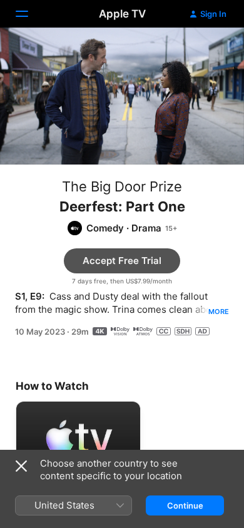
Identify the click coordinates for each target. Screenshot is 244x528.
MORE (218, 311)
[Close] (21, 466)
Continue (185, 505)
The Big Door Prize (122, 186)
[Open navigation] (29, 14)
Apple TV (122, 14)
